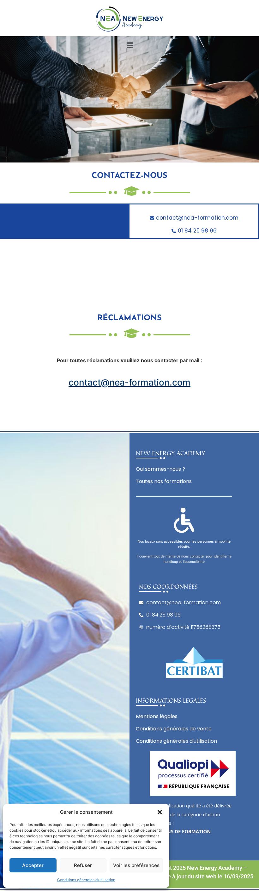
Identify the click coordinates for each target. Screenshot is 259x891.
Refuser (83, 865)
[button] (160, 812)
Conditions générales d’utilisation (86, 879)
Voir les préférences (136, 865)
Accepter (33, 865)
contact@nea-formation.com (129, 382)
